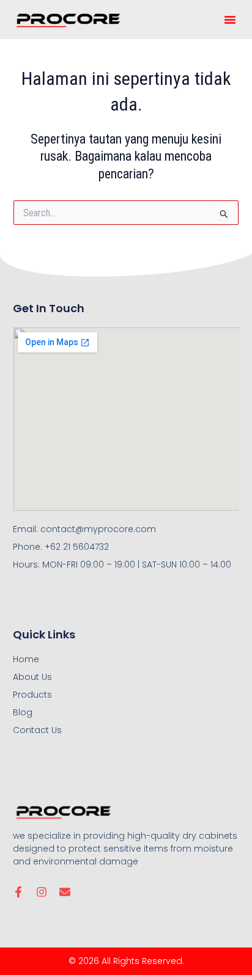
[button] (230, 19)
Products (32, 694)
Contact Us (37, 730)
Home (26, 659)
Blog (22, 712)
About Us (32, 677)
